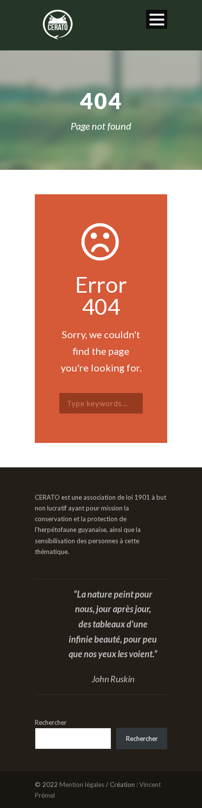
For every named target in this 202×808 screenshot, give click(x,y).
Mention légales (81, 784)
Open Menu (156, 19)
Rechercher (51, 722)
